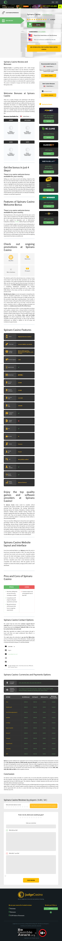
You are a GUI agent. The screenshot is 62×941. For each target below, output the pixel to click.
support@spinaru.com (13, 654)
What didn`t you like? (14, 853)
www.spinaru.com (47, 14)
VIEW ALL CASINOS (49, 75)
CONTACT (51, 908)
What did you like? (13, 830)
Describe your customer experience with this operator (43, 806)
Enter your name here (31, 823)
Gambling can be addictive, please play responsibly (30, 925)
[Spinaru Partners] (21, 484)
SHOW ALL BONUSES (48, 95)
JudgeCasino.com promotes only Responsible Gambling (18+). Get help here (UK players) (31, 923)
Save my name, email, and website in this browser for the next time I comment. (24, 876)
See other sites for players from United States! (44, 48)
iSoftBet (17, 221)
